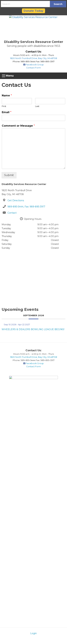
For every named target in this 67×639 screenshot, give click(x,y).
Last (37, 106)
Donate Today (33, 10)
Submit (9, 175)
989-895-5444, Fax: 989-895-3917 (26, 206)
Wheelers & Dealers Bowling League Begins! (33, 329)
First (4, 106)
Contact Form (33, 67)
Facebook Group (34, 64)
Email (6, 112)
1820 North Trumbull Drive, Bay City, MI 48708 (33, 58)
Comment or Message (18, 125)
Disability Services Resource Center (33, 42)
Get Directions (15, 200)
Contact (12, 212)
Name (7, 95)
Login (33, 633)
